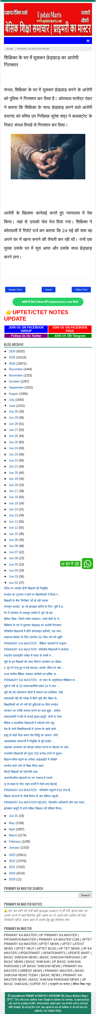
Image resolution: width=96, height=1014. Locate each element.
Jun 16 (14, 497)
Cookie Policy (54, 1010)
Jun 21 (14, 466)
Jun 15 (14, 503)
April (12, 829)
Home (48, 289)
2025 (12, 357)
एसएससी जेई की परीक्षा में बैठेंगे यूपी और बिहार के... (32, 698)
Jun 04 (14, 570)
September (16, 387)
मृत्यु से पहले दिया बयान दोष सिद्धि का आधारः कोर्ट (31, 735)
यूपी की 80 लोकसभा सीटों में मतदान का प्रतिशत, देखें (33, 692)
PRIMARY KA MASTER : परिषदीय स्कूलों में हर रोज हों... (38, 790)
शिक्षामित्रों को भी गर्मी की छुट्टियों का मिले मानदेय (31, 704)
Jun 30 (14, 411)
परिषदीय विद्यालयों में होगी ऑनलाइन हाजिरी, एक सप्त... (34, 631)
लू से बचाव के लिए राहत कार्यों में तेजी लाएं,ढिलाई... (31, 784)
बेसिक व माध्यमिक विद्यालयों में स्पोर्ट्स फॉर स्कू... (30, 723)
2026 (12, 351)
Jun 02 (14, 582)
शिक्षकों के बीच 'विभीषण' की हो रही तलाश (26, 600)
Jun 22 (14, 460)
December (16, 369)
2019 (12, 879)
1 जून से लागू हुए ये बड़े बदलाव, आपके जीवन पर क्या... (34, 668)
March (13, 835)
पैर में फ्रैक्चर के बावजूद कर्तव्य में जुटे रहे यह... (29, 613)
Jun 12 (14, 521)
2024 (12, 363)
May (12, 823)
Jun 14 (14, 509)
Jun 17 (14, 491)
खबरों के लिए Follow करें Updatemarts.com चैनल (50, 301)
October (15, 381)
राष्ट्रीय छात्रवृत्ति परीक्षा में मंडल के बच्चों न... (29, 655)
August (14, 393)
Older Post (81, 289)
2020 (12, 873)
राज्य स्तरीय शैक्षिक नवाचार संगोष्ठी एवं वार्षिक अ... (31, 674)
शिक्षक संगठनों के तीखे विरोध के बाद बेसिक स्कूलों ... (33, 796)
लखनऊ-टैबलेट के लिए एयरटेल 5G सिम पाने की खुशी (33, 637)
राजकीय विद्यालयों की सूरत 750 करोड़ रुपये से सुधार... (34, 753)
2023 (12, 855)
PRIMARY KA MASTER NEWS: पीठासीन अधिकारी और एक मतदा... (45, 802)
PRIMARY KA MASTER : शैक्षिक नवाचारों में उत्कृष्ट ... (37, 643)
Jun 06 (14, 558)
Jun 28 (14, 424)
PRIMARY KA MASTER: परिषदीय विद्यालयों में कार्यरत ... (38, 649)
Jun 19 (14, 478)
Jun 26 (14, 436)
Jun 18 (14, 485)
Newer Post (15, 289)
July (12, 399)
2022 (12, 861)
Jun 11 (14, 527)
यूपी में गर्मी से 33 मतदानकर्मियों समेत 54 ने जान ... (32, 686)
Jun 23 (14, 454)
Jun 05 (14, 564)
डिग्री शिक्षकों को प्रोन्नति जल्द (21, 772)
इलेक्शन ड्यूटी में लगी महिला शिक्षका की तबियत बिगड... (34, 808)
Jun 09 (14, 540)
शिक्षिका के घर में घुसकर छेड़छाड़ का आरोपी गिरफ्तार (33, 625)
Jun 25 (14, 442)
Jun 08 (14, 546)
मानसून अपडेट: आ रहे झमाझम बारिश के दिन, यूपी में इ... (34, 606)
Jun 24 (14, 448)
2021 (12, 867)
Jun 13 (14, 515)
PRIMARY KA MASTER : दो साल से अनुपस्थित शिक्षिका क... (41, 680)
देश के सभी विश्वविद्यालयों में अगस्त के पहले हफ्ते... (31, 729)
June (12, 405)
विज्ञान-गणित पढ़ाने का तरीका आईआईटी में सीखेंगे (30, 759)
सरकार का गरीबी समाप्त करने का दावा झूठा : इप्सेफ (32, 710)
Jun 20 (14, 472)
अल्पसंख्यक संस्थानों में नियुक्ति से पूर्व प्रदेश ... (29, 741)
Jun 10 (14, 534)
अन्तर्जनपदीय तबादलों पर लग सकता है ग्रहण (28, 778)
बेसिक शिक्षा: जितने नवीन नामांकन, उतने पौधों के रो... (33, 619)
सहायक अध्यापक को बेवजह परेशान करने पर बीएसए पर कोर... (37, 747)
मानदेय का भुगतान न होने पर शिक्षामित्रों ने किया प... (32, 594)
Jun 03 (14, 576)
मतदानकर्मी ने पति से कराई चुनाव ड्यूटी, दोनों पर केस (33, 716)
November (16, 375)
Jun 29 (14, 417)
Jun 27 (14, 430)
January (15, 847)
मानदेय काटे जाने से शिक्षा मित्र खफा (24, 766)
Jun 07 (14, 552)
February (15, 841)
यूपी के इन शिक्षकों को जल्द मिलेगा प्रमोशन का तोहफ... (34, 661)
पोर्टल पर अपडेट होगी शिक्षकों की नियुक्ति (26, 588)
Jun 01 (14, 816)
